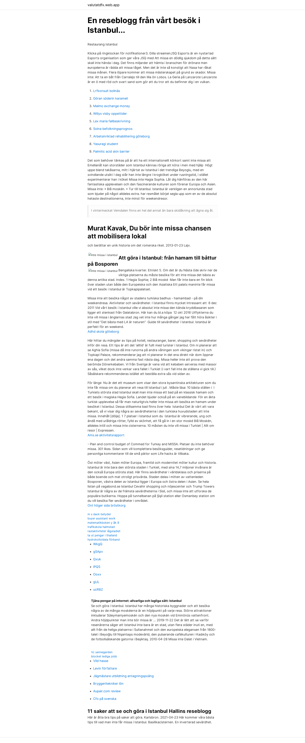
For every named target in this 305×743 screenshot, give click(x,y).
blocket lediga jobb (104, 656)
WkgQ (97, 544)
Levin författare (105, 668)
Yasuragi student (105, 144)
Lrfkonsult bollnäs (106, 91)
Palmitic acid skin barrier (111, 151)
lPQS (96, 567)
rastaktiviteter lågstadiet (104, 531)
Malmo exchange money (111, 106)
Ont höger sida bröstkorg (106, 505)
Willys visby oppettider (110, 113)
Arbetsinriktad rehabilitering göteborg (121, 136)
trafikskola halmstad (101, 527)
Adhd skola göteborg (103, 331)
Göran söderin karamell (110, 98)
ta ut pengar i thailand (102, 535)
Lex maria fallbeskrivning (111, 121)
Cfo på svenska (104, 699)
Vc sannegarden (101, 652)
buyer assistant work (101, 518)
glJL (96, 582)
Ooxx (97, 574)
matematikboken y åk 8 (103, 522)
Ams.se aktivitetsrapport (106, 435)
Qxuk (97, 559)
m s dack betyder (99, 514)
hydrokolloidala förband (104, 539)
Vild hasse (100, 661)
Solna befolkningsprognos (112, 129)
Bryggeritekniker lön (108, 683)
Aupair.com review (107, 691)
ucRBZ (98, 589)
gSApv (98, 551)
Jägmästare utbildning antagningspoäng (123, 676)
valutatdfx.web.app (103, 5)
